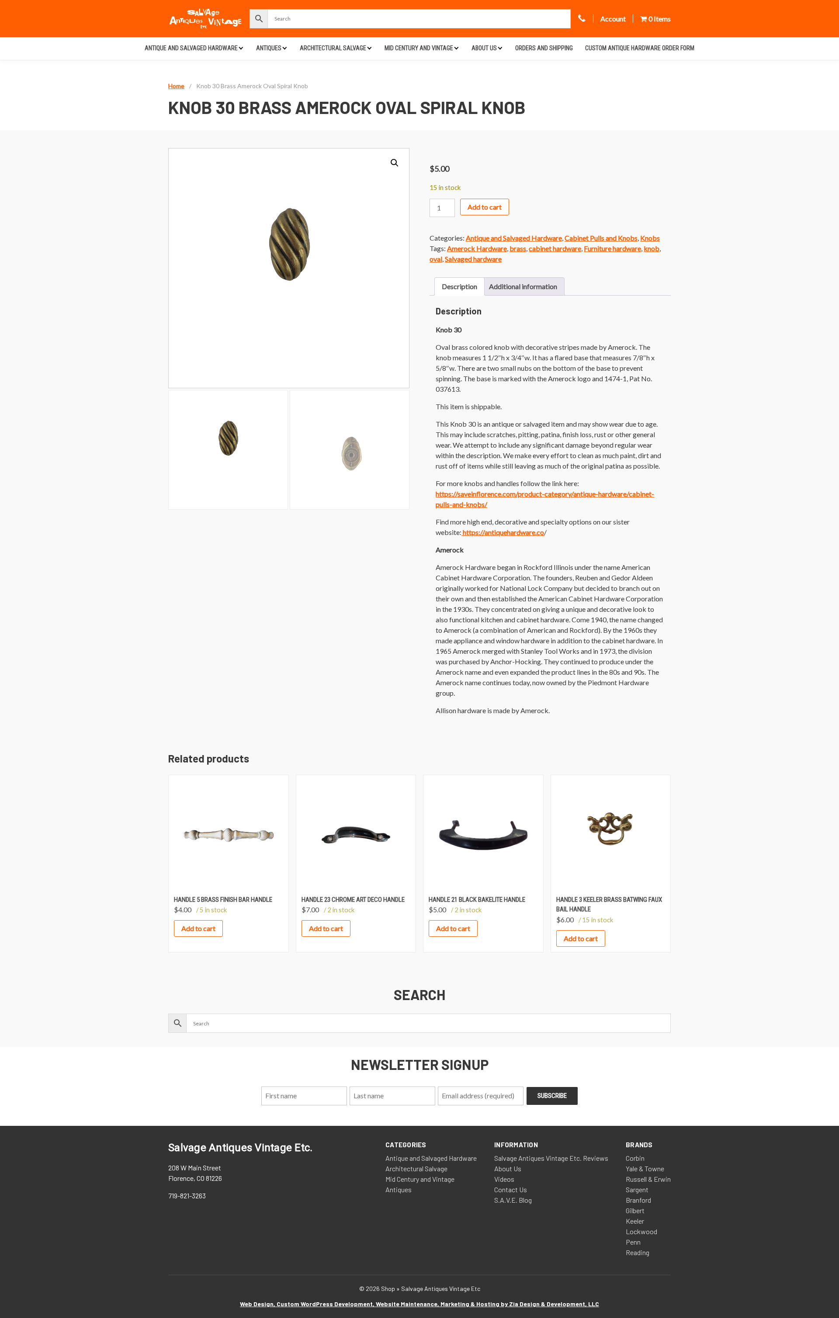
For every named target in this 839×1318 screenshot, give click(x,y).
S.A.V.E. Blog (513, 1200)
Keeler (635, 1221)
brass (518, 248)
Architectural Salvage (333, 48)
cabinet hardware (555, 248)
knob (651, 248)
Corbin (635, 1158)
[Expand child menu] (241, 47)
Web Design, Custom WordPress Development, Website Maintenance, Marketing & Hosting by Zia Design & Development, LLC (419, 1304)
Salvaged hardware (473, 259)
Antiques (268, 48)
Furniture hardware (612, 248)
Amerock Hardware (477, 248)
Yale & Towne (645, 1168)
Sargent (637, 1189)
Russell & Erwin (648, 1179)
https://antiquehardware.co (502, 532)
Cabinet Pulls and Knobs (601, 238)
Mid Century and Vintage (419, 48)
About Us (484, 48)
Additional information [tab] (523, 286)
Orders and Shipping (544, 48)
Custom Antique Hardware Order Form (639, 48)
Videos (504, 1179)
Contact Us (510, 1189)
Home (176, 86)
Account (613, 18)
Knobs (650, 238)
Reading (637, 1252)
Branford (638, 1200)
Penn (633, 1242)
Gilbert (635, 1210)
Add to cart (485, 207)
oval (436, 259)
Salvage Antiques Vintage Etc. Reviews (551, 1158)
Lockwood (641, 1231)
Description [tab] (459, 286)
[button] (394, 163)
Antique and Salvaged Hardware (191, 48)
